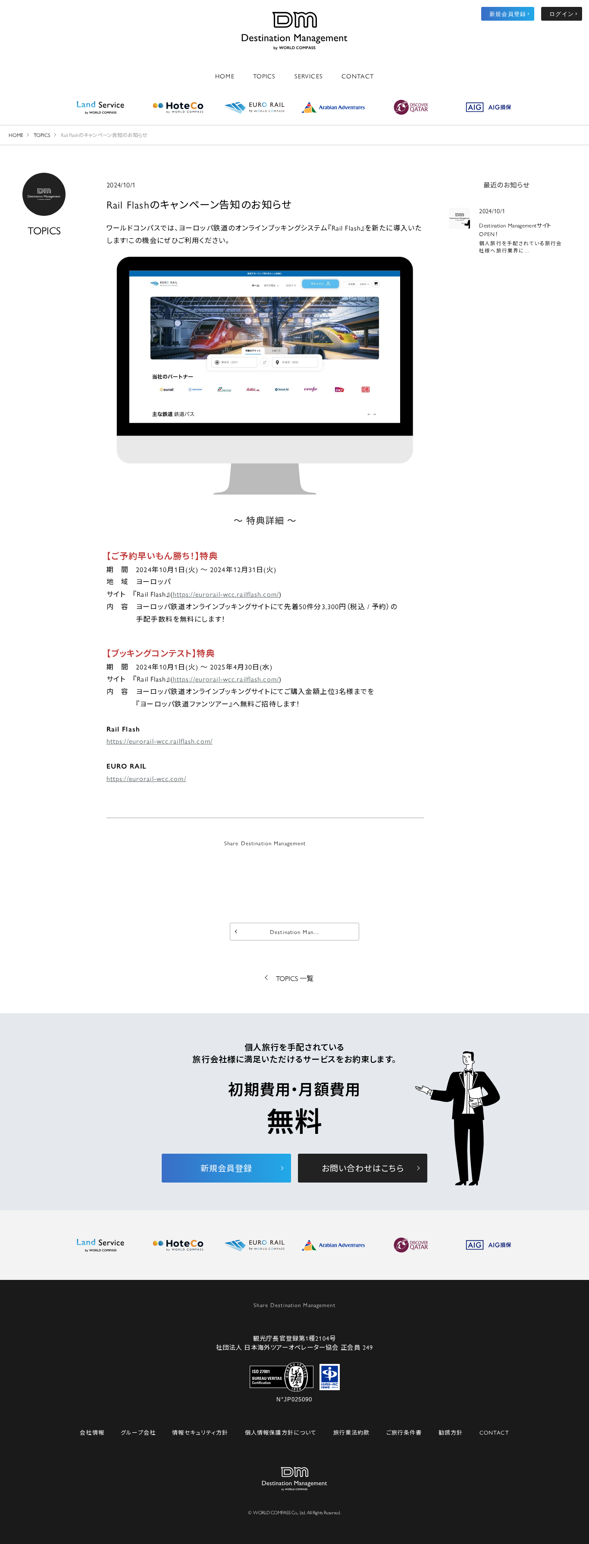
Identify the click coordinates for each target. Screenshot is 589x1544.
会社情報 (92, 1432)
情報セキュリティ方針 (200, 1432)
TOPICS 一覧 (294, 978)
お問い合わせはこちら (363, 1168)
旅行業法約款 (351, 1432)
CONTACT (357, 76)
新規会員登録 (507, 13)
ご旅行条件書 (404, 1432)
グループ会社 (138, 1432)
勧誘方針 (451, 1432)
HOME (224, 76)
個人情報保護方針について (280, 1432)
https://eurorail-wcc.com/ (146, 778)
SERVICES (308, 76)
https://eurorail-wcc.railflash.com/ (226, 594)
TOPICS (264, 76)
